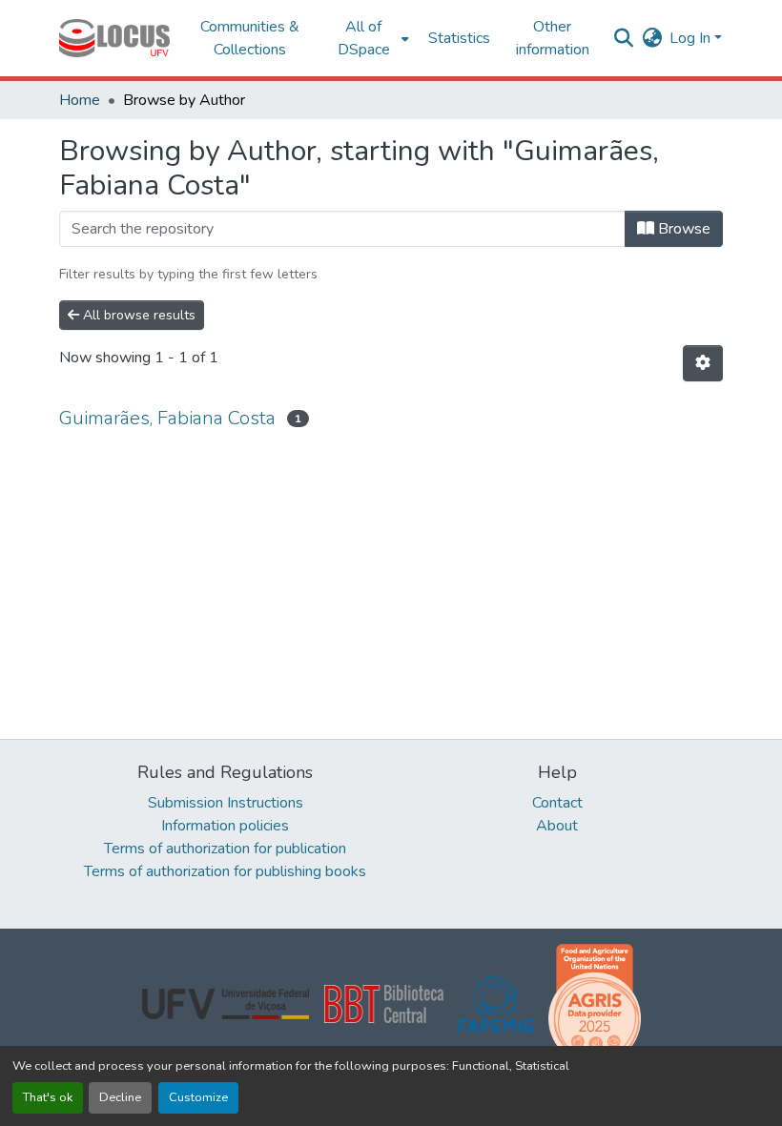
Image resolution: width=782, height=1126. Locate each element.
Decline (120, 1097)
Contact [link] (557, 802)
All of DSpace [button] (364, 38)
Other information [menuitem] (552, 38)
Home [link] (79, 100)
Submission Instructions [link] (225, 802)
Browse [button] (682, 228)
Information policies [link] (225, 825)
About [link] (557, 825)
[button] (114, 38)
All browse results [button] (137, 315)
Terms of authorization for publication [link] (225, 848)
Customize (198, 1097)
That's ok (47, 1097)
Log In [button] (691, 38)
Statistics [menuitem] (459, 38)
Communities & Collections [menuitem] (249, 38)
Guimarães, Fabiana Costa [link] (167, 418)
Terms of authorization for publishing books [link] (225, 871)
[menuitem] (369, 38)
